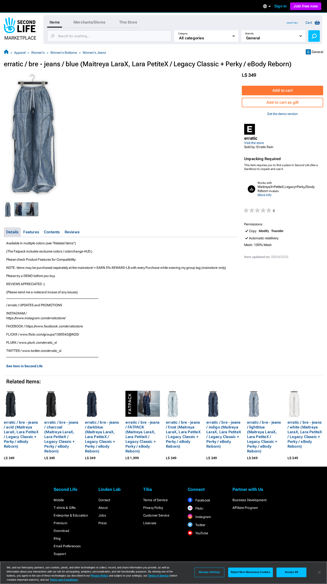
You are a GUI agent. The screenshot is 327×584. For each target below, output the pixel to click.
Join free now (305, 6)
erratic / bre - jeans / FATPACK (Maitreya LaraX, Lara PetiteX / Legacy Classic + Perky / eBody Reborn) (142, 436)
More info (264, 195)
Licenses (150, 523)
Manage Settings (209, 572)
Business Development (249, 500)
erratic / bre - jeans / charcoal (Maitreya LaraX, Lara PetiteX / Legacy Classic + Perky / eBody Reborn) (61, 436)
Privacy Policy (153, 508)
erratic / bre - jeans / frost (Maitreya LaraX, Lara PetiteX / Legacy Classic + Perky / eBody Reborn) (183, 434)
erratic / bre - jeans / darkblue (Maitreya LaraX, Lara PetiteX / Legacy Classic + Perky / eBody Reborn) (102, 436)
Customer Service (156, 515)
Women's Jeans (94, 52)
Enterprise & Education (71, 515)
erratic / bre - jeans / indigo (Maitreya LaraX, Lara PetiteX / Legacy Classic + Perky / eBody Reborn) (223, 434)
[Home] (6, 52)
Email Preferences (67, 546)
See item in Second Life (24, 366)
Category (183, 33)
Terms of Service (155, 500)
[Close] (319, 572)
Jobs (102, 515)
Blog (57, 538)
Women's (38, 52)
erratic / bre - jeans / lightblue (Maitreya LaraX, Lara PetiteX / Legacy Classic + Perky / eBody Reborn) (264, 436)
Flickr (198, 508)
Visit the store (254, 143)
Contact (104, 500)
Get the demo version (282, 114)
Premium (60, 523)
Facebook (202, 500)
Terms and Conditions (64, 579)
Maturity (249, 33)
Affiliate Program (245, 508)
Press (102, 523)
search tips (292, 22)
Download (61, 531)
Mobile (59, 500)
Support (60, 554)
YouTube (201, 533)
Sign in (280, 6)
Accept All (291, 572)
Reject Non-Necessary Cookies (250, 572)
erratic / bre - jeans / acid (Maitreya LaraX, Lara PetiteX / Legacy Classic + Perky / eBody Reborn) (21, 434)
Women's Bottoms (63, 52)
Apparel (20, 52)
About (102, 508)
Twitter (199, 525)
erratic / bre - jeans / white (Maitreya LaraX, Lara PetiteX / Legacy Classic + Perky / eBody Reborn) (305, 434)
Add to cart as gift (282, 102)
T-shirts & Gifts (65, 508)
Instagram (202, 517)
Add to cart (282, 90)
